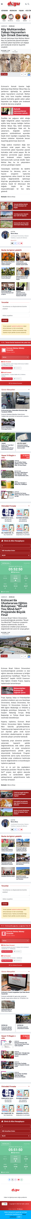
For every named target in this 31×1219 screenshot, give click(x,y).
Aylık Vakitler (6, 591)
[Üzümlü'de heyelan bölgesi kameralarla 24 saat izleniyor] (23, 871)
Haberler (4, 26)
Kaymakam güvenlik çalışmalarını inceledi (7, 863)
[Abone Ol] (29, 74)
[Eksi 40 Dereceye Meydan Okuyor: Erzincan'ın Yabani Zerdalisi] (8, 256)
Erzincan (11, 26)
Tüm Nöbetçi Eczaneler (16, 383)
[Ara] (28, 4)
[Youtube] (21, 243)
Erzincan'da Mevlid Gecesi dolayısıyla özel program (7, 293)
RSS (5, 1204)
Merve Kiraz (14, 233)
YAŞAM (21, 11)
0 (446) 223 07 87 (8, 368)
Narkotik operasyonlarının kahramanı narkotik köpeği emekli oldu (21, 293)
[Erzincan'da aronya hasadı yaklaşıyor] (8, 271)
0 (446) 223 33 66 (8, 951)
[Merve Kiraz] (5, 235)
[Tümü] (29, 506)
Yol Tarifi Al (17, 368)
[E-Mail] (12, 243)
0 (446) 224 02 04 (8, 960)
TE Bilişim (20, 1209)
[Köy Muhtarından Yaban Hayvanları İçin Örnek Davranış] (15, 63)
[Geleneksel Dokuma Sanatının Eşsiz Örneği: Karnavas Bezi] (23, 437)
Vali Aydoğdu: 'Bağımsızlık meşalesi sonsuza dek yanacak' (7, 849)
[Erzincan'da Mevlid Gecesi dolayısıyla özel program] (8, 286)
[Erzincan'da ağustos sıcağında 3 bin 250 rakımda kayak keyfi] (23, 843)
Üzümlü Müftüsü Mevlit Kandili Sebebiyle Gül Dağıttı (22, 278)
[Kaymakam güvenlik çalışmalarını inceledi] (8, 857)
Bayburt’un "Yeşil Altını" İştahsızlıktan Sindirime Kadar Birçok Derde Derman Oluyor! (7, 447)
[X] (12, 1179)
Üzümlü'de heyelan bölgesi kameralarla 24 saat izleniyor (22, 878)
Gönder (5, 320)
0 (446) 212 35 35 (8, 378)
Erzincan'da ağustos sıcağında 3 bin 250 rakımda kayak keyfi (21, 849)
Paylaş (5, 74)
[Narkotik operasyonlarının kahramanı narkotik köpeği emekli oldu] (23, 286)
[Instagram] (18, 243)
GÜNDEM (4, 11)
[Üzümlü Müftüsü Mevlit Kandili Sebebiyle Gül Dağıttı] (23, 271)
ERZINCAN (13, 11)
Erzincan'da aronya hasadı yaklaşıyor (6, 277)
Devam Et (13, 240)
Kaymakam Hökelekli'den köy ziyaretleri (22, 863)
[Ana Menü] (2, 4)
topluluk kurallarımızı (17, 326)
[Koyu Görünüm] (26, 4)
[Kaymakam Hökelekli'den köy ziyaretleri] (23, 857)
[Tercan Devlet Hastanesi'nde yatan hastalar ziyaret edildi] (23, 256)
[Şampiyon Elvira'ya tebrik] (8, 871)
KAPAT (19, 1216)
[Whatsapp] (21, 1179)
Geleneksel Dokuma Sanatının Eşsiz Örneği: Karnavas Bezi (23, 446)
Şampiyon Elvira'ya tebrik (8, 876)
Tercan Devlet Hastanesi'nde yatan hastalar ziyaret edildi (22, 263)
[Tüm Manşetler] (29, 389)
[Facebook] (15, 243)
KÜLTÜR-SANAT (21, 443)
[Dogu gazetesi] (14, 4)
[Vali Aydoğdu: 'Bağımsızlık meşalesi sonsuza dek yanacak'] (8, 843)
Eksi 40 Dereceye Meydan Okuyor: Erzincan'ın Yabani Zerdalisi (8, 263)
